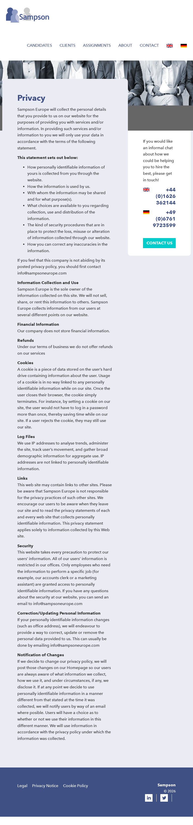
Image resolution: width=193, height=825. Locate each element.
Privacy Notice (45, 785)
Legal (22, 785)
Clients (67, 45)
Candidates (39, 45)
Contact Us (159, 243)
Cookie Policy (75, 785)
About (125, 45)
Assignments (97, 45)
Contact (149, 45)
